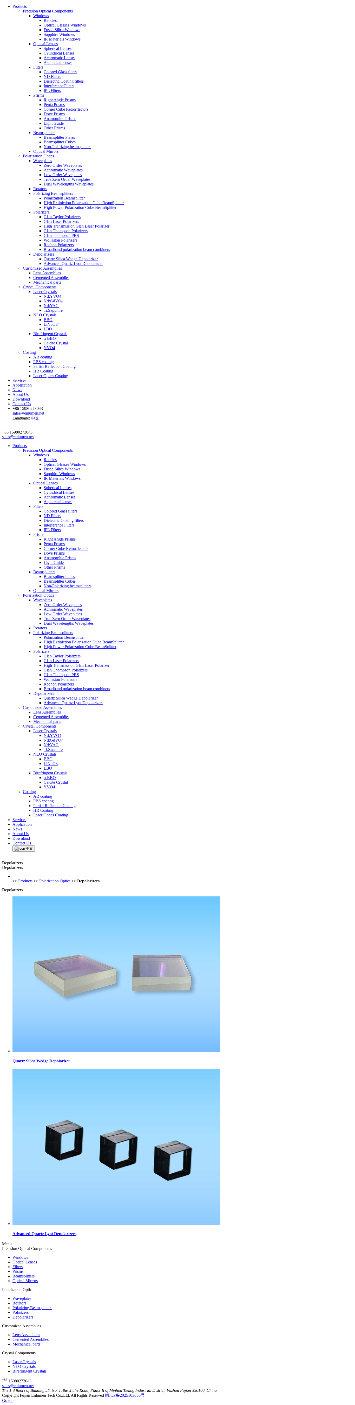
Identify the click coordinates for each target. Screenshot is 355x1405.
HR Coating (43, 371)
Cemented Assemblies (51, 277)
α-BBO (50, 338)
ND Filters (52, 76)
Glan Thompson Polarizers (66, 231)
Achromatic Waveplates (63, 170)
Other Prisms (54, 128)
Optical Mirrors (45, 151)
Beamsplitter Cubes (60, 142)
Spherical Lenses (57, 48)
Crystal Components (39, 287)
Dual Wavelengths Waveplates (69, 184)
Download (21, 399)
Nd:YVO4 (52, 296)
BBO (48, 319)
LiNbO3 (51, 324)
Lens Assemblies (47, 273)
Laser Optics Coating (50, 376)
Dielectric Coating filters (64, 81)
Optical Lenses (45, 44)
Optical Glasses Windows (65, 25)
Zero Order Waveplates (63, 165)
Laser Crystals (45, 291)
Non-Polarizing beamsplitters (67, 146)
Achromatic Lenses (59, 58)
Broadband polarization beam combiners (77, 249)
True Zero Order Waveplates (67, 179)
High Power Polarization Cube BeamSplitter (80, 207)
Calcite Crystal (56, 343)
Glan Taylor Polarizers (62, 217)
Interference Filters (59, 86)
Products (19, 6)
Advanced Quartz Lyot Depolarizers (73, 263)
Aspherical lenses (58, 62)
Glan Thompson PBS (61, 235)
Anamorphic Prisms (60, 118)
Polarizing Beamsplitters (53, 193)
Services (19, 380)
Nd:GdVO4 (53, 301)
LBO (48, 329)
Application (22, 385)
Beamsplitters (44, 132)
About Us (20, 394)
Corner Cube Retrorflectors (66, 109)
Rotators (40, 189)
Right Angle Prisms (60, 100)
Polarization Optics (38, 156)
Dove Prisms (54, 114)
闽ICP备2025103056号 (125, 1395)
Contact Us (21, 404)
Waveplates (42, 160)
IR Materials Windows (62, 39)
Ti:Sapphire (53, 310)
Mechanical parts (47, 282)
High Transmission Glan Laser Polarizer (76, 226)
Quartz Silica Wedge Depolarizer (71, 259)
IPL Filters (52, 90)
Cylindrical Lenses (59, 53)
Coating (29, 352)
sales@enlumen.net (18, 1385)
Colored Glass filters (60, 72)
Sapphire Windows (59, 34)
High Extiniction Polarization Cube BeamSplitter (84, 203)
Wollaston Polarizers (60, 240)
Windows (41, 16)
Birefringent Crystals (50, 333)
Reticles (50, 20)
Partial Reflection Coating (54, 366)
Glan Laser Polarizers (61, 221)
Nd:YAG (51, 305)
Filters (38, 67)
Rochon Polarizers (59, 245)
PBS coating (43, 361)
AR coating (42, 357)
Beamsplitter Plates (59, 137)
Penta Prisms (54, 104)
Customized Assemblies (42, 268)
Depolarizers (43, 254)
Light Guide (54, 123)
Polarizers (41, 212)
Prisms (38, 95)
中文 (35, 418)
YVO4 (49, 347)
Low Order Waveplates (63, 174)
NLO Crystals (44, 315)
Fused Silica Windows (62, 30)
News (17, 390)
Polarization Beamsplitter (64, 198)
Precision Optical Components (48, 11)
